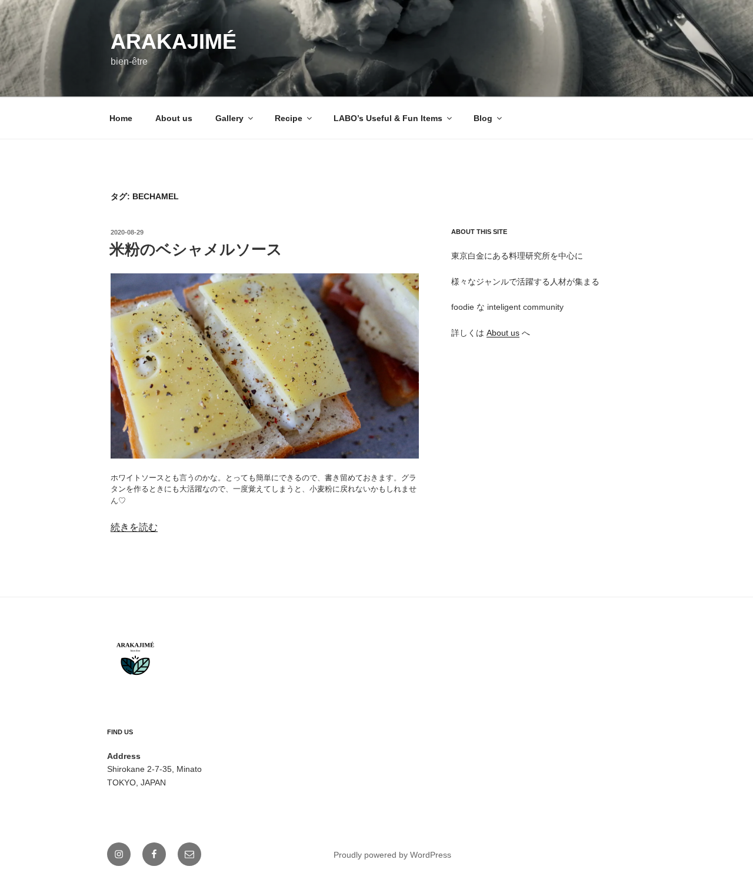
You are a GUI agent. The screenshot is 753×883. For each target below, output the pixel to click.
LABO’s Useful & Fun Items (388, 118)
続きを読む (134, 527)
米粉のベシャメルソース (195, 249)
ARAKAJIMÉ (173, 41)
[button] (265, 366)
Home (120, 118)
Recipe (288, 118)
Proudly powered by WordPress (392, 854)
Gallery (229, 118)
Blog (483, 118)
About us (173, 118)
